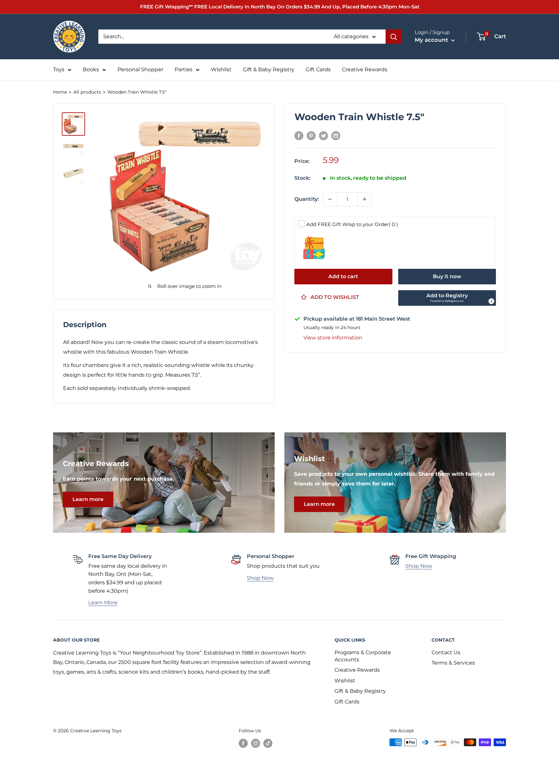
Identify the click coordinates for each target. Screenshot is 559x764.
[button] (447, 298)
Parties (183, 69)
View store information (332, 338)
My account (432, 40)
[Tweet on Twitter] (323, 136)
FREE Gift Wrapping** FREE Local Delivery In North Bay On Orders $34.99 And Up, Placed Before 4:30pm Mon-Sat (279, 7)
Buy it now (447, 276)
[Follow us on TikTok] (267, 742)
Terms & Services (453, 663)
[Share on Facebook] (298, 136)
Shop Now (260, 578)
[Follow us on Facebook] (243, 742)
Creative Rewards (364, 69)
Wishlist (221, 69)
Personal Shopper (140, 69)
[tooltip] (491, 301)
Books (91, 69)
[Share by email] (335, 136)
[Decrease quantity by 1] (330, 199)
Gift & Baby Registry (268, 69)
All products (87, 92)
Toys (58, 69)
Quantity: (306, 199)
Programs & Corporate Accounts (362, 656)
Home (60, 92)
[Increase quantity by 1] (364, 199)
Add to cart (343, 276)
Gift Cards (318, 69)
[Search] (394, 36)
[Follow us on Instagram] (255, 742)
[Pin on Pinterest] (311, 136)
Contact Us (446, 652)
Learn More (102, 602)
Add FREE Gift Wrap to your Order (352, 224)
